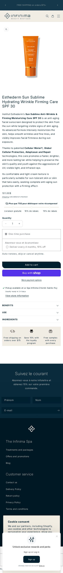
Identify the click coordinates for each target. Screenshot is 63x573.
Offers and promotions (17, 456)
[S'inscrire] (58, 410)
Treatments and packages (19, 450)
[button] (47, 16)
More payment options (32, 280)
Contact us (11, 482)
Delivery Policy (13, 489)
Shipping (5, 197)
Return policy (13, 495)
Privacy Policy (13, 502)
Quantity (6, 218)
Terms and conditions (17, 509)
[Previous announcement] (5, 5)
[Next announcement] (57, 5)
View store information (17, 295)
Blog (8, 463)
